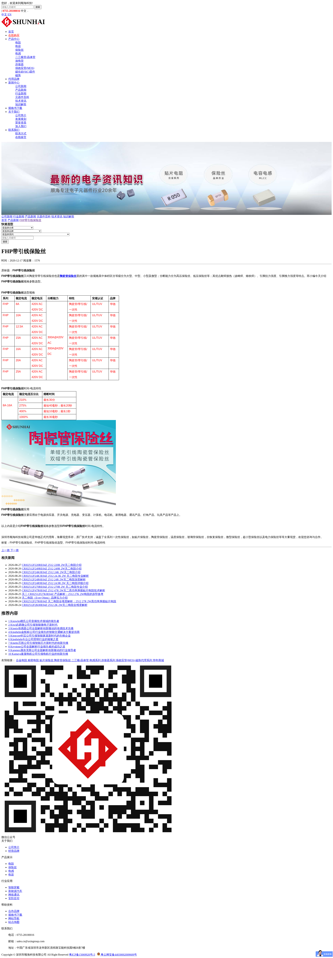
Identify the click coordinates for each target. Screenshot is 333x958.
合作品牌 (13, 911)
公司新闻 (20, 86)
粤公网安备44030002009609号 (118, 954)
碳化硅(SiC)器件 (25, 71)
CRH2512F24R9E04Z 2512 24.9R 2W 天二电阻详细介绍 (55, 583)
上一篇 (5, 550)
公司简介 (20, 115)
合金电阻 (22, 660)
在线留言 (20, 137)
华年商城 (158, 660)
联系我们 (13, 129)
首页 (11, 31)
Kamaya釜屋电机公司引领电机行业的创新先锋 (38, 653)
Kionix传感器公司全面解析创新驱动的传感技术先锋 (41, 628)
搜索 (38, 7)
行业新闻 (20, 93)
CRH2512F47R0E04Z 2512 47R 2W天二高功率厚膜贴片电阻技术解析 (63, 590)
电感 (18, 53)
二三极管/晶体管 (25, 57)
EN (9, 14)
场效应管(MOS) (24, 68)
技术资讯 (20, 100)
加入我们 (20, 126)
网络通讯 (13, 894)
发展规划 (20, 118)
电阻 (18, 42)
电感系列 (95, 660)
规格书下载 (15, 108)
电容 (18, 46)
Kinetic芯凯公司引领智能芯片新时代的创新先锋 (38, 642)
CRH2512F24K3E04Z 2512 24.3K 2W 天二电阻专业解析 (55, 575)
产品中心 (13, 38)
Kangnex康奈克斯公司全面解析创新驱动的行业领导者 (42, 650)
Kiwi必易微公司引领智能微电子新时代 (33, 624)
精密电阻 (34, 660)
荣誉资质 (20, 122)
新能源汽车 (15, 891)
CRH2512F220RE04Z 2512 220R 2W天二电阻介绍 (52, 564)
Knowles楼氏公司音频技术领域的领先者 (33, 621)
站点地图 (13, 922)
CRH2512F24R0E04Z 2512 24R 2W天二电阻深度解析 (54, 579)
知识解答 (20, 104)
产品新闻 (20, 89)
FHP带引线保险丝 (30, 220)
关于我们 (13, 111)
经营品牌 (13, 850)
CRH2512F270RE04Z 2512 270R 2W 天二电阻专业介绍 (55, 586)
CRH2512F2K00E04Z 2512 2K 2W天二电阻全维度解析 (54, 604)
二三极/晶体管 (80, 660)
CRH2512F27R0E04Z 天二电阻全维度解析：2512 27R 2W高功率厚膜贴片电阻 (69, 601)
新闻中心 (13, 82)
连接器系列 (108, 660)
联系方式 (20, 133)
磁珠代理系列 (144, 660)
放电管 (19, 60)
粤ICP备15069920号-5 (82, 954)
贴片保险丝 (47, 660)
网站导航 (13, 918)
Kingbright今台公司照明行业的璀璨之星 (33, 639)
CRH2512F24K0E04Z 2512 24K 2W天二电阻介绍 (51, 572)
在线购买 (13, 35)
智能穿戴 (13, 887)
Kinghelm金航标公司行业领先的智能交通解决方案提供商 (44, 632)
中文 (4, 14)
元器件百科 (22, 97)
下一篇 (14, 550)
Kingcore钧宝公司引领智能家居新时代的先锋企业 (39, 635)
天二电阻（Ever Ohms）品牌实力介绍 (45, 597)
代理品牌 (13, 78)
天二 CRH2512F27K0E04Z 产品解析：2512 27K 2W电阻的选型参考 (62, 594)
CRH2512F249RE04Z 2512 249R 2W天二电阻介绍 (52, 568)
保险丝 (19, 49)
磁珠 (18, 75)
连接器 (19, 64)
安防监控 (13, 898)
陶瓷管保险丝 (68, 275)
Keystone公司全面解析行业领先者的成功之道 (36, 646)
